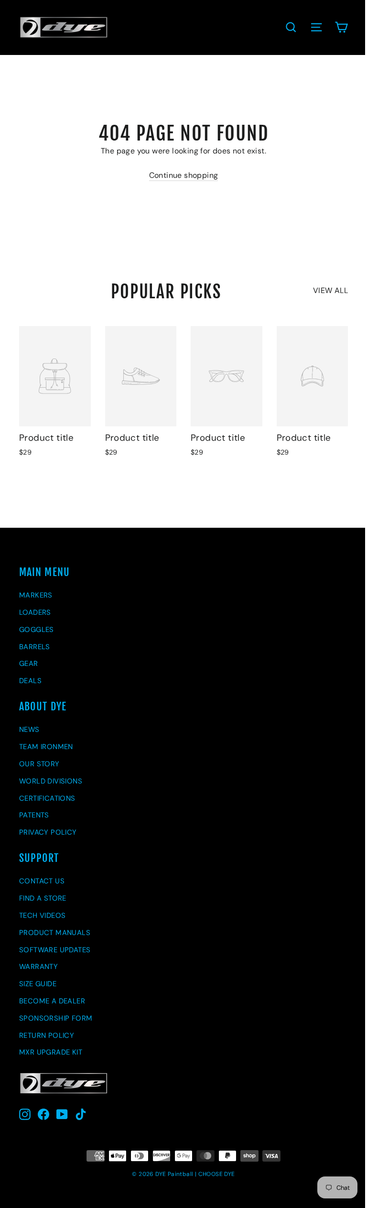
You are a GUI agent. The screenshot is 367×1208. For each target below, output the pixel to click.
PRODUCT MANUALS (54, 932)
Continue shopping (183, 175)
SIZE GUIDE (37, 984)
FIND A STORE (42, 898)
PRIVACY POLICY (48, 832)
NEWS (29, 729)
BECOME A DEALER (52, 1001)
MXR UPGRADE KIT (50, 1052)
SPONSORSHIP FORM (55, 1018)
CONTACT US (42, 881)
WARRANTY (38, 966)
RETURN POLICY (46, 1035)
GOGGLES (36, 629)
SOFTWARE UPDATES (54, 950)
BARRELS (34, 647)
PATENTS (34, 815)
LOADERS (35, 612)
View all (330, 290)
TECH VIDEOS (42, 915)
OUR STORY (39, 764)
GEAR (28, 663)
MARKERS (36, 595)
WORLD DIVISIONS (50, 781)
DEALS (30, 681)
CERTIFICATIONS (47, 798)
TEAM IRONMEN (46, 746)
